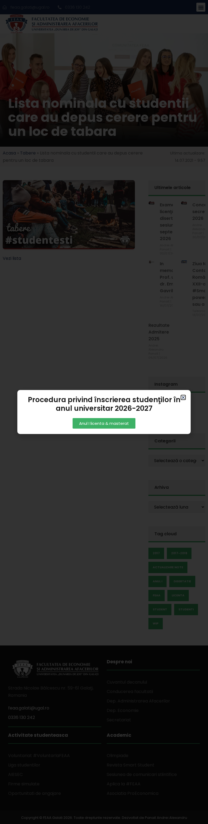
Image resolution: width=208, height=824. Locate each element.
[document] (104, 412)
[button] (183, 397)
